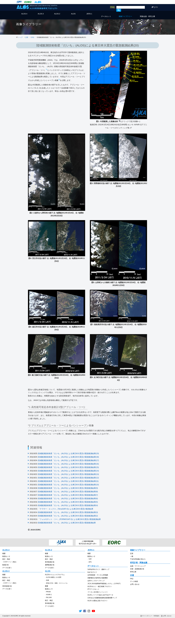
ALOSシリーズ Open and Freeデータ (100, 595)
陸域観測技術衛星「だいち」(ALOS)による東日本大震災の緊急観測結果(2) (68, 516)
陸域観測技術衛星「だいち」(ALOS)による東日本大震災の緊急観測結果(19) (68, 453)
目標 (47, 580)
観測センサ (6, 556)
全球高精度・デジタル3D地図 (98, 575)
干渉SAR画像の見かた (138, 559)
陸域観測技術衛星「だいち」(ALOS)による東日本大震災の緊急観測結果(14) (68, 471)
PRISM (48, 592)
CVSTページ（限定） (10, 562)
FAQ (112, 7)
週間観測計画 (49, 565)
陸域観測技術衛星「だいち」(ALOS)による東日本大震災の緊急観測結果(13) (68, 474)
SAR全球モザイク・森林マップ (98, 569)
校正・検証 (6, 559)
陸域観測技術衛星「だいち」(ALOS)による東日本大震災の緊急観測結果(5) (68, 502)
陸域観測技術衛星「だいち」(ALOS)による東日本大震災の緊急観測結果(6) (68, 498)
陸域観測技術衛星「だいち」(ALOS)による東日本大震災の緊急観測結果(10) (68, 485)
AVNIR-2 (49, 594)
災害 (26, 37)
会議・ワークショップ (138, 566)
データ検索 (134, 581)
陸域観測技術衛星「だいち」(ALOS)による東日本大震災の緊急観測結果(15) (68, 467)
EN (156, 7)
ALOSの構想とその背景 (53, 577)
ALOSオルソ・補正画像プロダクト (100, 586)
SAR (90, 559)
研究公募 (133, 572)
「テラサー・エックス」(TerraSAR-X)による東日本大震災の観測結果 (65, 509)
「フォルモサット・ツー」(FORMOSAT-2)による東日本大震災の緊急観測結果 (69, 519)
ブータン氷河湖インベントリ (98, 592)
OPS (90, 562)
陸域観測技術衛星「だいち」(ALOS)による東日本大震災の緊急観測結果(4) (68, 505)
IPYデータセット (93, 589)
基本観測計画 (49, 562)
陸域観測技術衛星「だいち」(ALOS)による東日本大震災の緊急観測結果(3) (68, 512)
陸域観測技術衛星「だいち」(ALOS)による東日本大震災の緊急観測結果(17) (68, 460)
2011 (32, 37)
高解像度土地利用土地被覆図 (98, 578)
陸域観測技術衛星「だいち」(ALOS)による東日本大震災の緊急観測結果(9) (68, 488)
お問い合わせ (134, 584)
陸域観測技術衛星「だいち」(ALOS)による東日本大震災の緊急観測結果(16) (68, 464)
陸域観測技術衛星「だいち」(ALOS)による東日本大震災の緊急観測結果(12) (68, 478)
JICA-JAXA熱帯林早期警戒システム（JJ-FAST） (105, 583)
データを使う (7, 568)
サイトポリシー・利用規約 (150, 616)
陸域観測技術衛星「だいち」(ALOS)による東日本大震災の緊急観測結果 (67, 523)
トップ (20, 37)
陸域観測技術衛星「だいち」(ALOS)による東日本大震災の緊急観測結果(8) (68, 492)
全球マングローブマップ (96, 581)
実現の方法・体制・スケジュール (57, 583)
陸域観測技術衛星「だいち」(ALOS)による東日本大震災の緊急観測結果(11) (68, 481)
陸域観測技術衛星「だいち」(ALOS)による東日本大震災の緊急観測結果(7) (68, 495)
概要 (3, 553)
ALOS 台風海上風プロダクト (98, 601)
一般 (131, 556)
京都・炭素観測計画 (137, 569)
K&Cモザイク (92, 572)
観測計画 (5, 565)
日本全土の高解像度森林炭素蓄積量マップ (102, 598)
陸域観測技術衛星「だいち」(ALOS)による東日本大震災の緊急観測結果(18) (68, 457)
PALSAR (49, 597)
